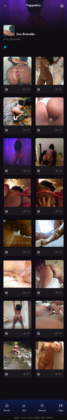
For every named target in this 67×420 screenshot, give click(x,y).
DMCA (37, 418)
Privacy (30, 418)
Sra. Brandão (25, 34)
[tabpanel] (33, 217)
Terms (23, 418)
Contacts (49, 418)
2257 (43, 418)
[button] (62, 6)
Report (16, 418)
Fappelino (33, 5)
